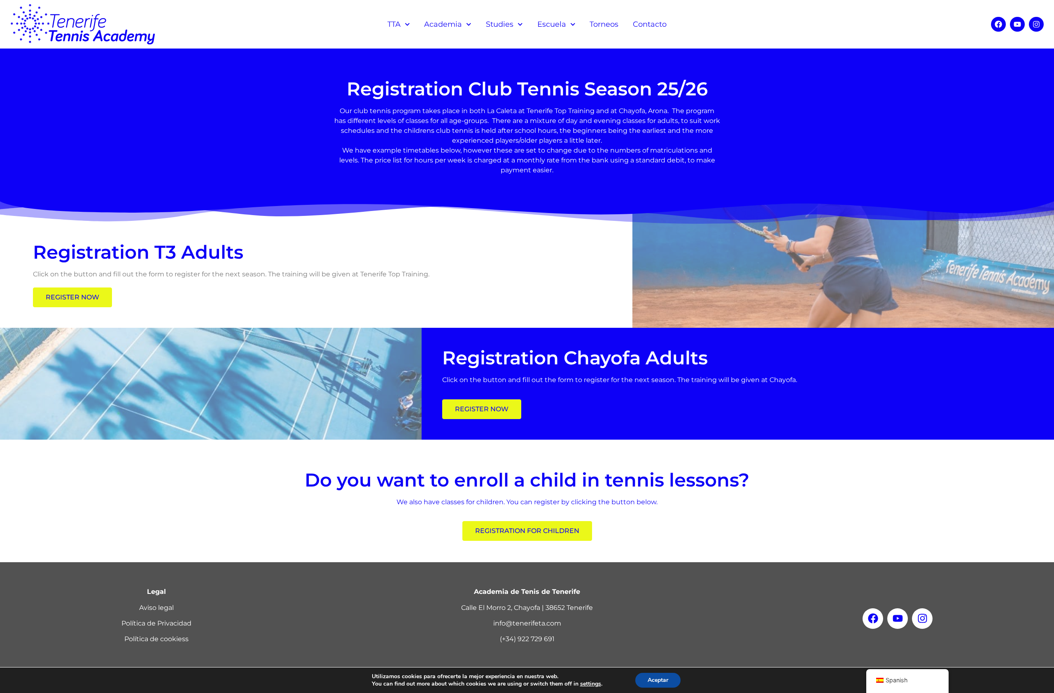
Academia (443, 24)
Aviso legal (156, 608)
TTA (394, 24)
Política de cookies (154, 639)
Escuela (551, 24)
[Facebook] (998, 24)
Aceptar (658, 680)
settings (590, 684)
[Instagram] (1036, 24)
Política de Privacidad (156, 623)
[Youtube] (1017, 24)
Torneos (604, 24)
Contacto (650, 24)
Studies (499, 24)
